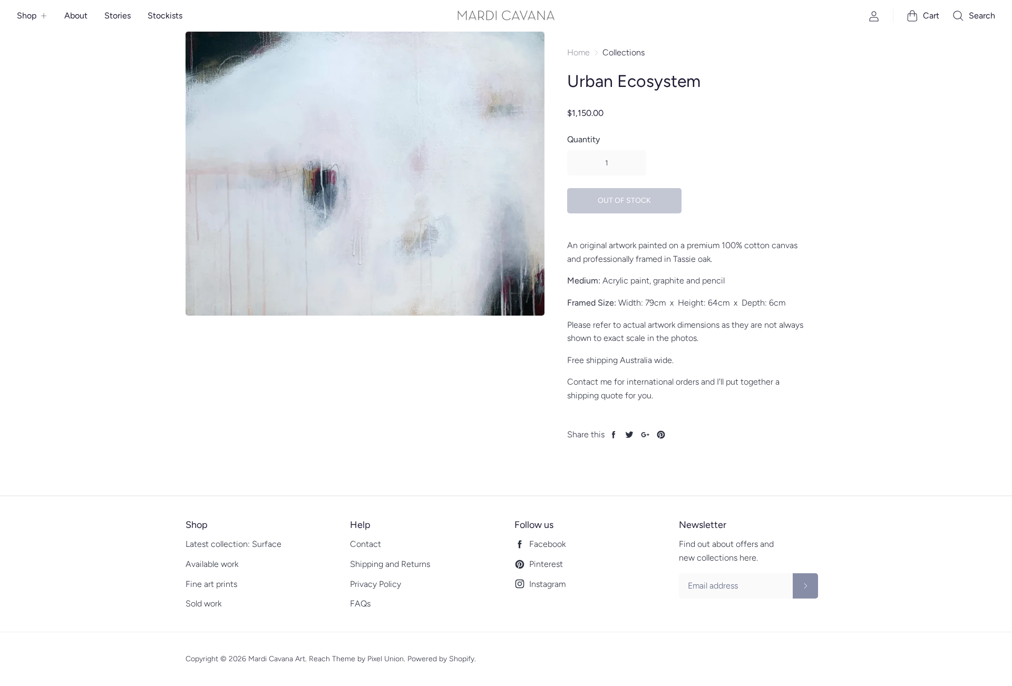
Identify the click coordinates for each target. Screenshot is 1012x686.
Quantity (583, 139)
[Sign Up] (805, 586)
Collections (623, 52)
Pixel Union (385, 658)
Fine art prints (211, 584)
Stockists (165, 16)
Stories (117, 16)
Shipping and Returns (390, 564)
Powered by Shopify (440, 658)
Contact (365, 544)
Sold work (203, 604)
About (75, 16)
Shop (26, 16)
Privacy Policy (375, 584)
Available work (212, 564)
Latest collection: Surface (233, 544)
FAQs (360, 604)
